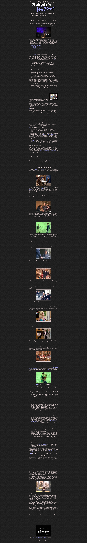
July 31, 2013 (34, 140)
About (40, 541)
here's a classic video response (42, 444)
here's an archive (50, 160)
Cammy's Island (36, 541)
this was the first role (43, 246)
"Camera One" (47, 369)
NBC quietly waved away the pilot (34, 153)
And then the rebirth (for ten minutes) (38, 48)
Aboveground (43, 541)
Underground (48, 541)
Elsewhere (51, 541)
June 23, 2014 (35, 142)
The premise (34, 46)
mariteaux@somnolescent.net (51, 540)
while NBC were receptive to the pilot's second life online (48, 150)
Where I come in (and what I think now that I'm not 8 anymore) (40, 51)
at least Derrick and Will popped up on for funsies (40, 537)
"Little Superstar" (46, 437)
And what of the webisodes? (35, 50)
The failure (34, 47)
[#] (35, 54)
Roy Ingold (41, 188)
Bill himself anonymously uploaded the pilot (49, 134)
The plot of (35, 49)
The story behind (36, 45)
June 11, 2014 (34, 141)
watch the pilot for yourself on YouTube (38, 169)
